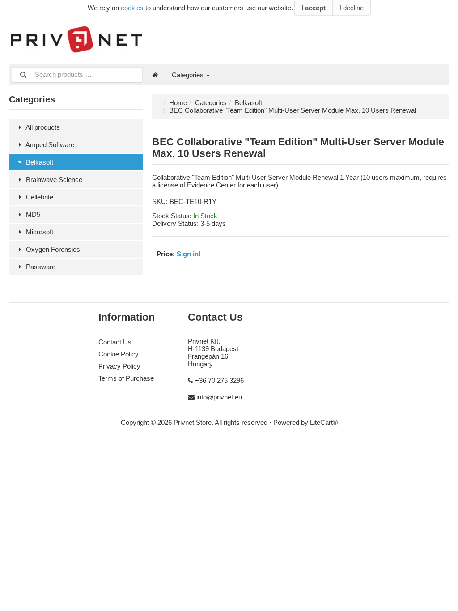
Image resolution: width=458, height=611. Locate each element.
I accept (313, 8)
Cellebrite (38, 197)
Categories (188, 75)
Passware (39, 267)
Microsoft (38, 232)
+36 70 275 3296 (219, 380)
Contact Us (114, 342)
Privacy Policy (119, 366)
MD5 (32, 214)
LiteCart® (324, 422)
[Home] (155, 74)
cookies (132, 8)
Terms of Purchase (126, 378)
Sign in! (189, 254)
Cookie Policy (118, 354)
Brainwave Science (53, 179)
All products (42, 127)
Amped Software (49, 145)
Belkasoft (38, 162)
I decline (351, 8)
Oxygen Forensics (52, 249)
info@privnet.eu (219, 397)
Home (178, 102)
